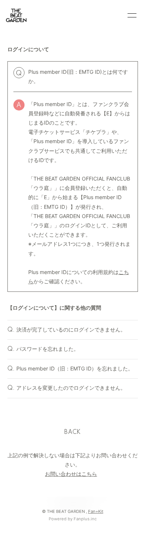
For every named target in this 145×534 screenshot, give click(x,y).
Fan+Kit (95, 511)
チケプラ (96, 132)
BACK (72, 432)
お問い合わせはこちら (71, 474)
